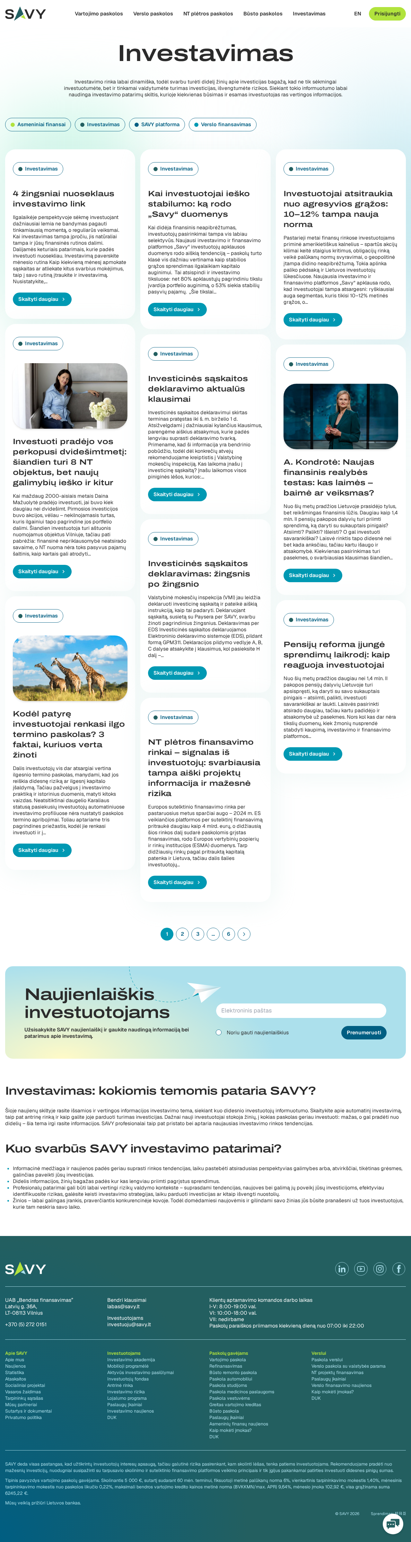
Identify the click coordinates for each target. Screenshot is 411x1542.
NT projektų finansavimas (337, 1372)
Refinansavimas (225, 1366)
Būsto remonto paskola (233, 1372)
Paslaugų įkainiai (226, 1417)
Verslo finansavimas (226, 124)
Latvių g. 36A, (21, 1306)
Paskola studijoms (228, 1385)
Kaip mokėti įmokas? (230, 1430)
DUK (112, 1417)
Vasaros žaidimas (23, 1392)
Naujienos (15, 1366)
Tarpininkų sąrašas (24, 1398)
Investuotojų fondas (128, 1379)
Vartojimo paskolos (99, 14)
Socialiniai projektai (25, 1385)
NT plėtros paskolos (208, 14)
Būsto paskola (224, 1411)
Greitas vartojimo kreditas (235, 1404)
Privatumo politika (23, 1417)
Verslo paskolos (153, 14)
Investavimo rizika (126, 1392)
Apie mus (14, 1359)
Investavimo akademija (131, 1359)
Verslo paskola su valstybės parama (348, 1366)
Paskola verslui (327, 1359)
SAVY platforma (160, 124)
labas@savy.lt (123, 1306)
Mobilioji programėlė (128, 1366)
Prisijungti (387, 13)
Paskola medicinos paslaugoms (241, 1392)
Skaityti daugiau (38, 299)
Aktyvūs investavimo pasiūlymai (140, 1372)
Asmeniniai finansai (41, 124)
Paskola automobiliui (230, 1379)
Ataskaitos (15, 1379)
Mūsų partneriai (21, 1404)
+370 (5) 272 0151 (26, 1324)
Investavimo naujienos (130, 1411)
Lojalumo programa (127, 1398)
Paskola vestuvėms (229, 1398)
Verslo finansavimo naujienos (341, 1385)
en (357, 14)
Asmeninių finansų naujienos (238, 1424)
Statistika (14, 1372)
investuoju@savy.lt (129, 1324)
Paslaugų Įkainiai (124, 1404)
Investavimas (309, 14)
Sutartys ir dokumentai (28, 1411)
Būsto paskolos (263, 14)
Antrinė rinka (120, 1385)
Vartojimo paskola (227, 1359)
